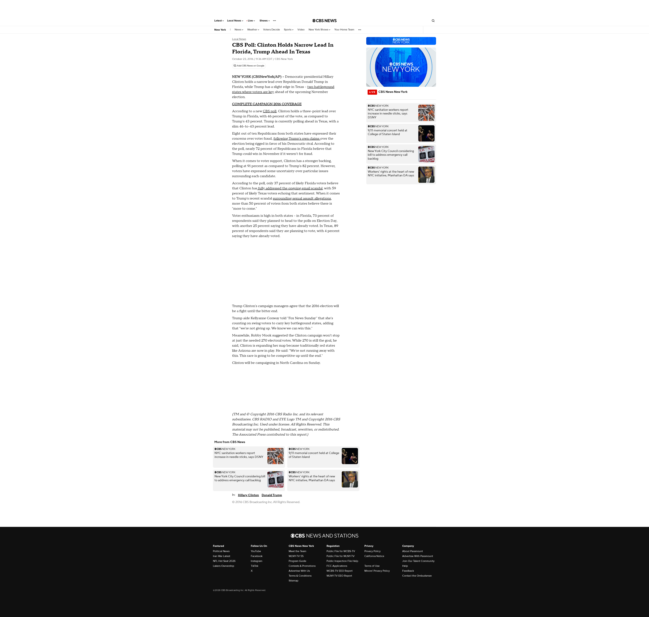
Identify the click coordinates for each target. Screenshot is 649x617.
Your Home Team (344, 29)
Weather (252, 29)
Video (301, 29)
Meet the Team (297, 551)
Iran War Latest (221, 556)
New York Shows (319, 29)
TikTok (254, 566)
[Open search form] (433, 20)
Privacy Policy (372, 551)
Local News (234, 20)
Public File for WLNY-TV (341, 556)
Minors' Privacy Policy (377, 570)
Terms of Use (372, 566)
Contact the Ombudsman (417, 575)
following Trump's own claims (296, 138)
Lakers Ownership (223, 566)
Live (251, 20)
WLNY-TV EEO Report (339, 575)
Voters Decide (271, 29)
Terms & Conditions (300, 575)
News (238, 29)
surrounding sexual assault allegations (302, 198)
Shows (264, 20)
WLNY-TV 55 (296, 556)
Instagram (256, 561)
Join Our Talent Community (418, 561)
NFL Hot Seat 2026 (224, 561)
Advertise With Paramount (417, 556)
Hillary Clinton (248, 495)
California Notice (374, 556)
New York (220, 29)
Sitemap (293, 580)
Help (405, 566)
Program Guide (297, 561)
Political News (221, 551)
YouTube (256, 551)
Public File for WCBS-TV (341, 551)
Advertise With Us (299, 570)
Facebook (256, 556)
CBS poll (269, 111)
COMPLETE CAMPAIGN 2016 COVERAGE (267, 104)
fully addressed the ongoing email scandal (289, 188)
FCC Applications (337, 566)
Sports (288, 29)
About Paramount (412, 551)
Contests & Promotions (302, 566)
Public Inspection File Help (342, 561)
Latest (218, 20)
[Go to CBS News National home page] (324, 20)
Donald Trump (272, 495)
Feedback (408, 570)
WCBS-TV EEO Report (340, 570)
